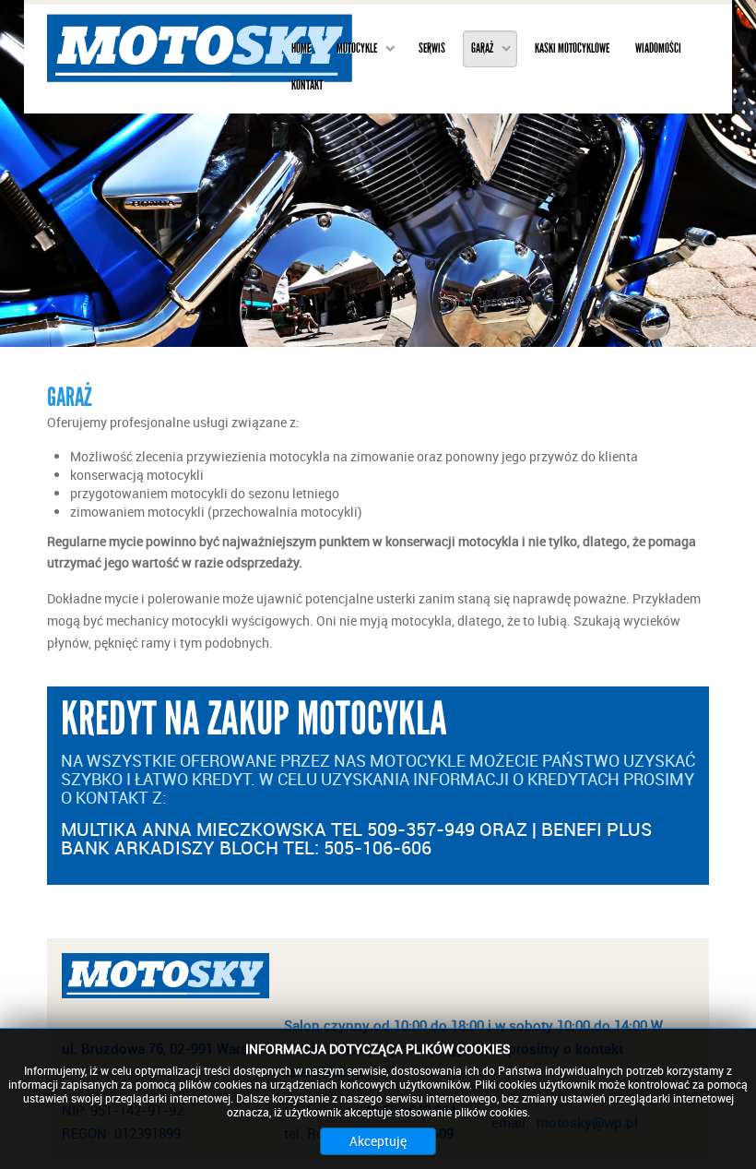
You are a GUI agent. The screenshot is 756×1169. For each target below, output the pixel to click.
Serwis (432, 48)
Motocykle (357, 48)
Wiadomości (658, 48)
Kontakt (307, 85)
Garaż (482, 48)
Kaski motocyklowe (572, 48)
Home (301, 48)
